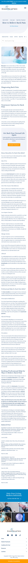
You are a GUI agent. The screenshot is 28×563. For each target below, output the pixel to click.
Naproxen (20, 205)
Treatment (23, 20)
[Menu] (25, 8)
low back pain (4, 263)
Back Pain (19, 20)
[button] (8, 535)
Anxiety (11, 36)
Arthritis (16, 36)
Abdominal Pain (5, 36)
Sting (17, 557)
